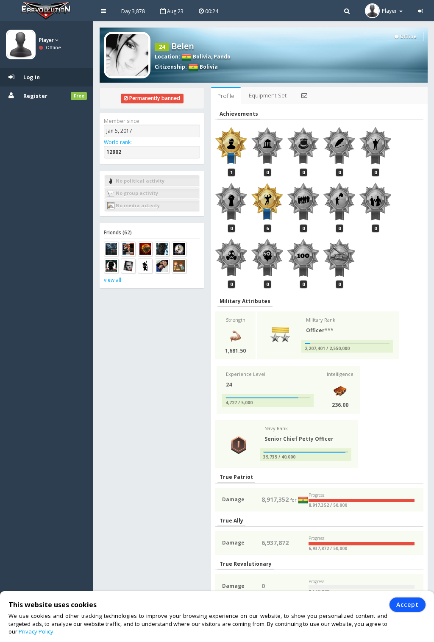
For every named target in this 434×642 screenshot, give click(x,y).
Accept (407, 604)
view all (112, 279)
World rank (117, 142)
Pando (222, 56)
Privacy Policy (36, 631)
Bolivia (201, 56)
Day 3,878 (133, 11)
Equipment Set (268, 95)
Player (47, 40)
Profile (225, 96)
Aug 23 (175, 11)
